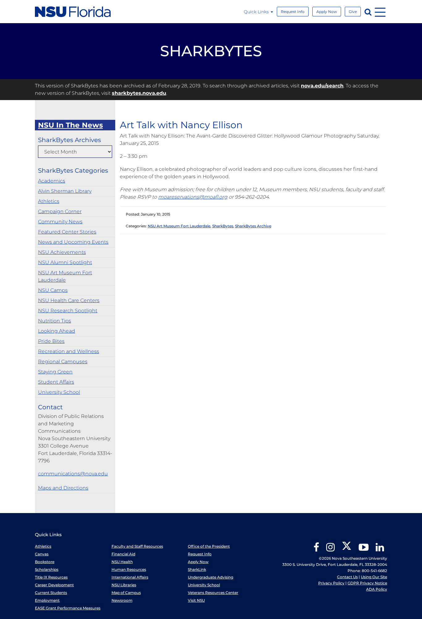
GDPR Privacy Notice (367, 583)
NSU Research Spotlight (67, 311)
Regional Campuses (62, 361)
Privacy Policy (331, 583)
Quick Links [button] (257, 12)
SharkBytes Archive (253, 226)
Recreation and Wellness (68, 351)
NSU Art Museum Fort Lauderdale (65, 276)
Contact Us (347, 577)
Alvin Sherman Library (64, 191)
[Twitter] (347, 549)
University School (59, 392)
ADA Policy (376, 589)
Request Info (293, 11)
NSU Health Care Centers (68, 300)
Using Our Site (374, 577)
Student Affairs (56, 382)
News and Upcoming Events (73, 242)
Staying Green (55, 372)
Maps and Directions (63, 488)
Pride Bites (51, 341)
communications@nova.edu (73, 474)
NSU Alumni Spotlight (65, 262)
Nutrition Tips (54, 321)
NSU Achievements (62, 252)
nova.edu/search (322, 86)
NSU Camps (53, 290)
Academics (51, 181)
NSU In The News (70, 125)
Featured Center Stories (67, 232)
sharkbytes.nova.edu (139, 93)
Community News (60, 222)
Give (353, 11)
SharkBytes (222, 226)
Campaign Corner (60, 211)
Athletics (48, 201)
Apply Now (326, 11)
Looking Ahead (56, 331)
